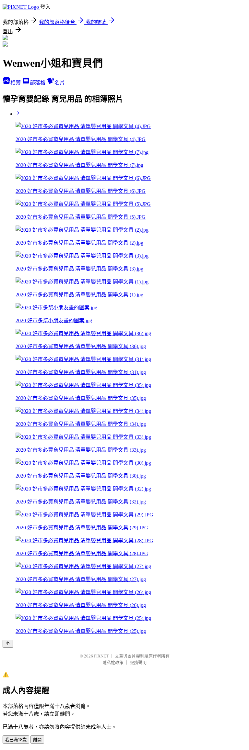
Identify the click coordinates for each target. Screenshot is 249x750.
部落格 (38, 82)
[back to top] (8, 644)
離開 (37, 739)
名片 (59, 82)
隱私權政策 (113, 662)
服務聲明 (138, 662)
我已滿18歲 (16, 739)
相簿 (16, 82)
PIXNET (101, 656)
